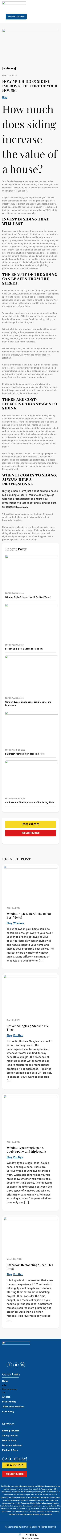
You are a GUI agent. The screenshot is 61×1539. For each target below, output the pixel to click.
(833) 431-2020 (30, 824)
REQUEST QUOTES (16, 16)
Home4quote (21, 507)
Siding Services (10, 1435)
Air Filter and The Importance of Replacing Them (29, 802)
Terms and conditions (13, 1406)
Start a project (9, 1389)
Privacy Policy (9, 1401)
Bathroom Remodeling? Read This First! (25, 753)
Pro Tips (18, 1035)
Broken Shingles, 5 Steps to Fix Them (24, 648)
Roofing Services (10, 1430)
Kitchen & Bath (10, 1450)
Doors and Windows (12, 1445)
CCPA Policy (8, 1411)
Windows (18, 923)
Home (5, 1381)
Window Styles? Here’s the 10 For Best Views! (28, 597)
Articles (6, 1396)
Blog (4, 97)
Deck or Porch (9, 1440)
